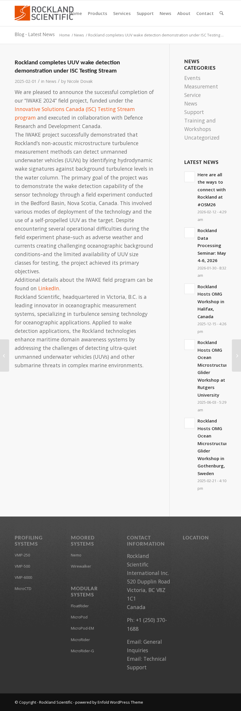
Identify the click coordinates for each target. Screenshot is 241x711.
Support (194, 111)
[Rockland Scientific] (44, 13)
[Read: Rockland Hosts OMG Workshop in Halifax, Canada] (189, 289)
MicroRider (80, 639)
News (51, 81)
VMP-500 (22, 566)
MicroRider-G (82, 650)
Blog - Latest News (35, 35)
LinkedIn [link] (48, 288)
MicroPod (79, 617)
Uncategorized (202, 137)
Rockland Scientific (55, 702)
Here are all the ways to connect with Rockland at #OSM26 (212, 189)
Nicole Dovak (80, 81)
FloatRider (80, 605)
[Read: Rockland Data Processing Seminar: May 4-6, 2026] (189, 232)
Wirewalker (81, 566)
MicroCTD (23, 588)
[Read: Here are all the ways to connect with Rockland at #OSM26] (189, 177)
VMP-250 (22, 555)
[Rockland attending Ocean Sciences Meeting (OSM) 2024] (4, 355)
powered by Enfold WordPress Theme (109, 702)
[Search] (221, 13)
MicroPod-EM (82, 628)
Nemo (76, 555)
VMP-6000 (23, 577)
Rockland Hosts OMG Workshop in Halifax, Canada (211, 301)
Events (192, 77)
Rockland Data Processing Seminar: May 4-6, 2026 (212, 245)
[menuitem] (75, 13)
